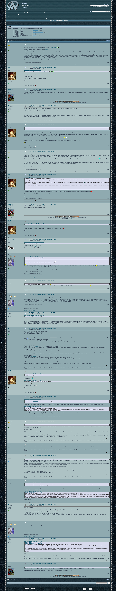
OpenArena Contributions (25, 24)
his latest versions (34, 356)
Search (58, 20)
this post (47, 49)
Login (61, 20)
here (53, 358)
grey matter (10, 279)
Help (54, 20)
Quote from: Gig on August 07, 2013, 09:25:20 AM (32, 70)
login (104, 4)
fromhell (9, 253)
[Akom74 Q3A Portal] (8, 83)
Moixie (9, 312)
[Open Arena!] (8, 268)
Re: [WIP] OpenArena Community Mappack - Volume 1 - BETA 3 (42, 44)
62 (14, 40)
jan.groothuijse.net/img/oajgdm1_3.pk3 (31, 246)
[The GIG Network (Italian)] (8, 50)
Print (108, 40)
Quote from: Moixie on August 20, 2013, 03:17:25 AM (33, 492)
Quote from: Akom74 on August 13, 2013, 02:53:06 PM (33, 256)
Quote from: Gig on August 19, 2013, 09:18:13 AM (32, 373)
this (71, 103)
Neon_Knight (10, 89)
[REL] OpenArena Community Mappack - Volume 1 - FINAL (47, 24)
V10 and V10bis (52, 47)
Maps (33, 24)
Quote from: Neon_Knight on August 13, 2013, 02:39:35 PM (34, 223)
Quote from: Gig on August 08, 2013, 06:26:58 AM (32, 177)
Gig (8, 43)
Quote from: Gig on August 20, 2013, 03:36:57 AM (32, 482)
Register (66, 20)
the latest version (38, 346)
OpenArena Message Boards (13, 24)
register (108, 4)
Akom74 (9, 67)
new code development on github (29, 277)
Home (50, 20)
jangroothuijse (11, 239)
